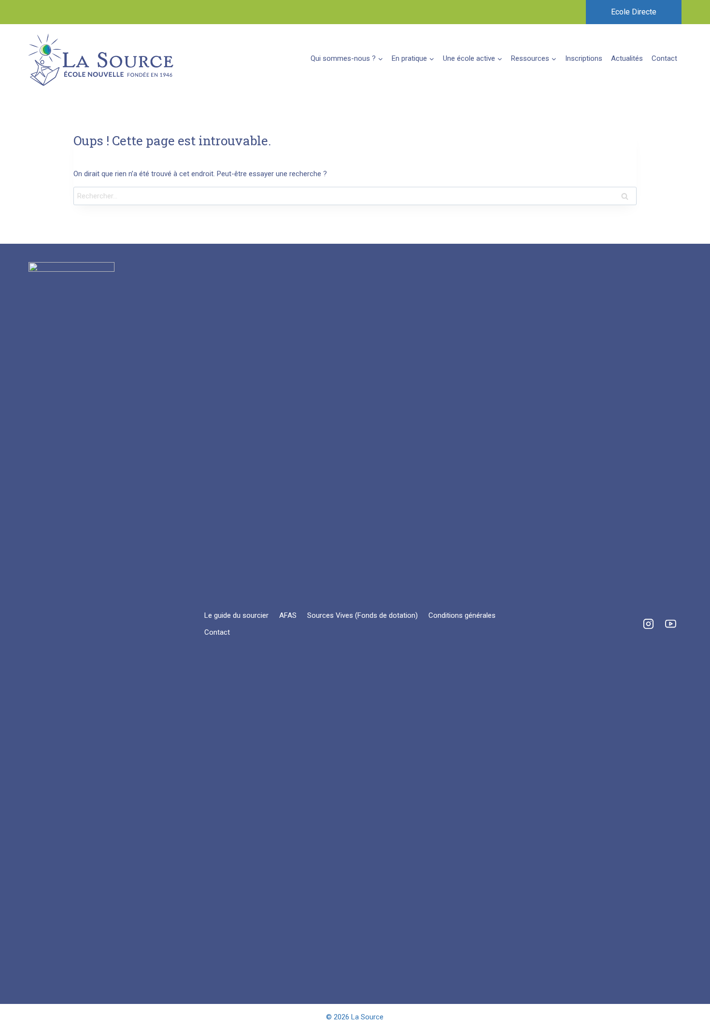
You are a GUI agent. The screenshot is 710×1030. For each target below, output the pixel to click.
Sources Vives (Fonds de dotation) (362, 615)
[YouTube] (670, 624)
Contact (664, 58)
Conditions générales (462, 615)
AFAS (288, 615)
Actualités (627, 58)
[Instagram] (648, 624)
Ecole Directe (633, 11)
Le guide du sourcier (236, 615)
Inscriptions (583, 58)
